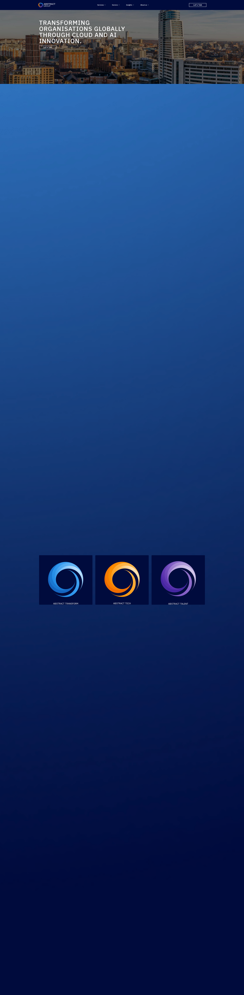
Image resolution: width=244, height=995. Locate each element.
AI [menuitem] (101, 15)
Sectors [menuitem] (115, 5)
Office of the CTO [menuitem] (106, 18)
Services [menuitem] (100, 5)
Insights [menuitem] (129, 5)
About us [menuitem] (143, 5)
